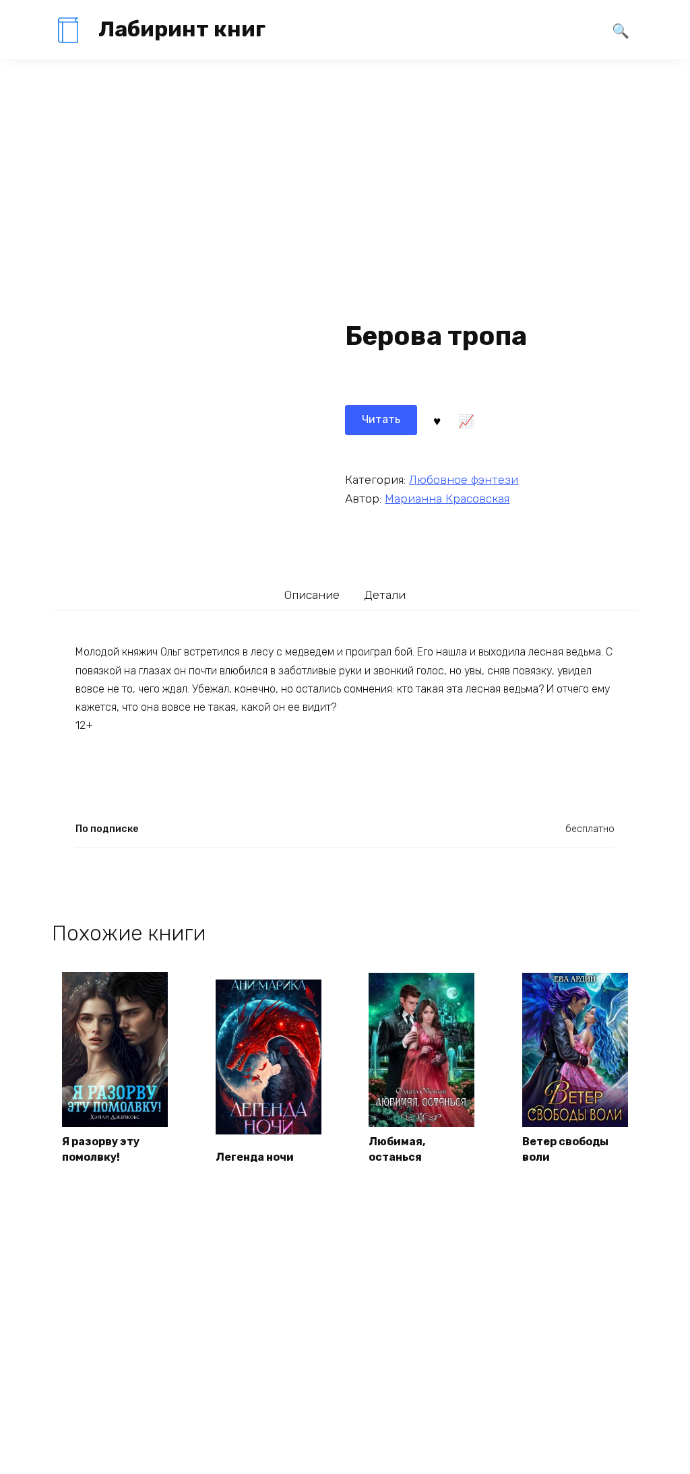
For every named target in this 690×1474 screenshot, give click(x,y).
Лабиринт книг (181, 29)
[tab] (312, 594)
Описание (312, 595)
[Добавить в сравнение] (466, 419)
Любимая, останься (397, 1149)
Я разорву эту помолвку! (100, 1149)
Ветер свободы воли (565, 1149)
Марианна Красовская (447, 498)
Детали (385, 595)
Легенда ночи (255, 1157)
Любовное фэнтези (463, 479)
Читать (381, 419)
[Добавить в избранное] (436, 419)
